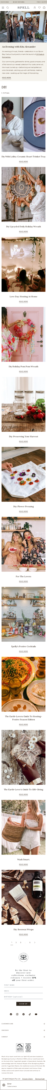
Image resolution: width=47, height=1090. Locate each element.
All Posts (6, 93)
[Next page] (35, 942)
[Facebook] (11, 1014)
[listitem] (23, 26)
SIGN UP (23, 1004)
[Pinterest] (23, 1014)
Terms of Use (40, 1079)
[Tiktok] (30, 1014)
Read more (6, 77)
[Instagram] (17, 1014)
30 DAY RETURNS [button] (18, 2)
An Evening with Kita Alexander (19, 46)
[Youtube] (36, 1014)
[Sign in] (35, 7)
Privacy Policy (27, 1079)
